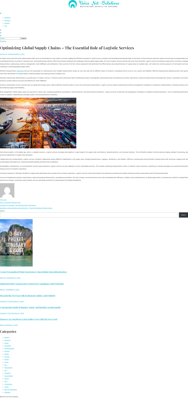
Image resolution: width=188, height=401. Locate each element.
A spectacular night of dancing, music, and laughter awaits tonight (30, 307)
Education (7, 346)
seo (5, 371)
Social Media (8, 376)
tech (5, 381)
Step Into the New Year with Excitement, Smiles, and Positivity (27, 295)
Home (6, 362)
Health (6, 360)
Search (2, 211)
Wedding (7, 392)
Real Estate (8, 368)
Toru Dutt (3, 200)
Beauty (6, 338)
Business (7, 20)
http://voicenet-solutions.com (10, 203)
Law (5, 26)
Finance (6, 351)
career (6, 343)
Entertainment (9, 349)
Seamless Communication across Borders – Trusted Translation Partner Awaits (26, 208)
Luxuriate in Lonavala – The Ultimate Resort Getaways (18, 205)
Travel (6, 387)
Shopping (7, 18)
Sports (6, 379)
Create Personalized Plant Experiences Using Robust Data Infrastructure (33, 272)
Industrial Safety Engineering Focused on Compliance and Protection (32, 283)
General (6, 23)
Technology (8, 384)
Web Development (10, 390)
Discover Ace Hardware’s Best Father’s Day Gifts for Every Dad (28, 319)
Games (6, 354)
